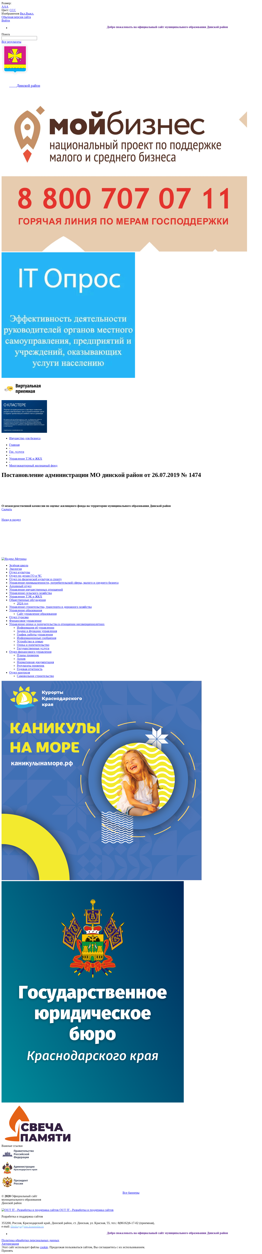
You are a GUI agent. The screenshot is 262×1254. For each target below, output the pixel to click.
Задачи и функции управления (37, 631)
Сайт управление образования (37, 613)
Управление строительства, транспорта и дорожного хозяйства (50, 606)
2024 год (22, 603)
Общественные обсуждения (27, 600)
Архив (21, 658)
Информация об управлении (35, 627)
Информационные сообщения (36, 638)
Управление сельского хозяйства (30, 593)
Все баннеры (131, 1192)
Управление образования (25, 610)
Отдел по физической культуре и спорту (35, 579)
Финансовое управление (25, 620)
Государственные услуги (33, 648)
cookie (44, 1247)
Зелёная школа (18, 565)
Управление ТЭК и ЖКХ (25, 458)
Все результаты (11, 41)
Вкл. (23, 13)
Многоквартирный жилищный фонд (33, 465)
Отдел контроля (19, 672)
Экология (15, 568)
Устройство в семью (30, 641)
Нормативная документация (35, 662)
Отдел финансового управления (30, 651)
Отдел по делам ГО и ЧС (25, 575)
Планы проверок (28, 655)
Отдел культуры (19, 572)
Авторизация (10, 1243)
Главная (14, 444)
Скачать (7, 509)
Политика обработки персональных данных (30, 1240)
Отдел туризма (19, 617)
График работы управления (35, 634)
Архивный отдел (20, 586)
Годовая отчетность (29, 669)
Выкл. (30, 13)
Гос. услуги (16, 451)
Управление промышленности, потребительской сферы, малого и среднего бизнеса (64, 582)
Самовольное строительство (35, 676)
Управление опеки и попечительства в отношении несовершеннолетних (57, 624)
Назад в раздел (11, 519)
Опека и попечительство (33, 644)
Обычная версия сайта (16, 17)
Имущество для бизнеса (24, 438)
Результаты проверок (30, 665)
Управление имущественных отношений (36, 589)
